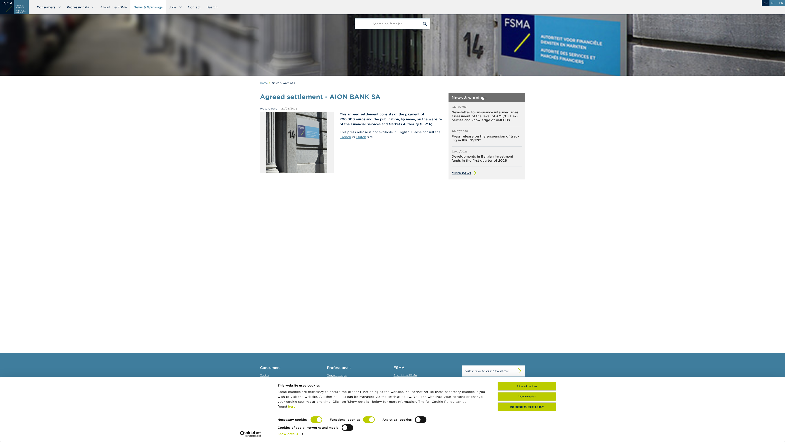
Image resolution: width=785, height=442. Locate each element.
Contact (194, 7)
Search (212, 7)
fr (781, 3)
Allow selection (527, 396)
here (291, 406)
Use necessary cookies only (527, 406)
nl (773, 3)
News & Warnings (148, 7)
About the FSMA (113, 7)
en (766, 3)
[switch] (369, 419)
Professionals (78, 7)
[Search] (425, 23)
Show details (288, 434)
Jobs (173, 7)
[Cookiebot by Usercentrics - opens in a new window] (250, 434)
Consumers (46, 7)
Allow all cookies (527, 386)
